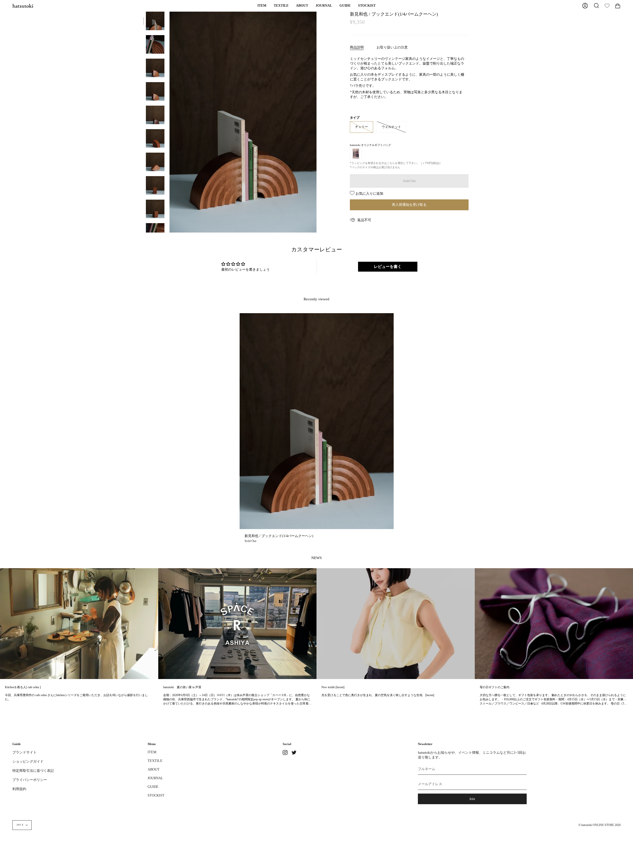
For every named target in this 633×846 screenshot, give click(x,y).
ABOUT (153, 769)
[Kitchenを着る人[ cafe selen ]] (79, 623)
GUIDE (153, 787)
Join (472, 799)
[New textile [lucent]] (395, 623)
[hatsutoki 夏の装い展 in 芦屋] (237, 623)
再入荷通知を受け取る (409, 205)
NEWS (316, 558)
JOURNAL (155, 778)
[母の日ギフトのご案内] (554, 623)
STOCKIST (156, 795)
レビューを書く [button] (388, 266)
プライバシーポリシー (29, 780)
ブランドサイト (24, 752)
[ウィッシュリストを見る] (607, 5)
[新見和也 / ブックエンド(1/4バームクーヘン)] (155, 21)
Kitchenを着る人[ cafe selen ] (23, 687)
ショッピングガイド (28, 761)
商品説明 (357, 47)
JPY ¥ (20, 825)
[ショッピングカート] (617, 5)
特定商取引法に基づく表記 (33, 771)
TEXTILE (155, 761)
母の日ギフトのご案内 (494, 687)
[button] (262, 5)
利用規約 (19, 789)
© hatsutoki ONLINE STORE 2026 (599, 825)
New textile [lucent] (332, 687)
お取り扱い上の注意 (392, 47)
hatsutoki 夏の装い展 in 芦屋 (182, 687)
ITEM (152, 752)
